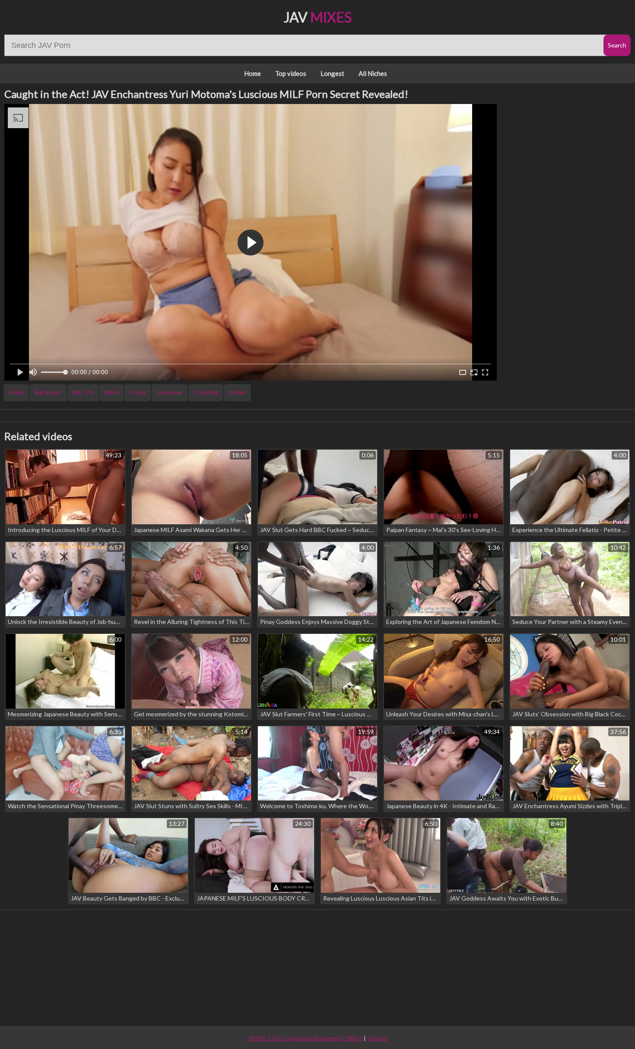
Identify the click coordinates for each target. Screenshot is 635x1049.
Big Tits (83, 392)
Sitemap (377, 1038)
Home (252, 73)
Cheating (205, 392)
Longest (332, 73)
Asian (16, 392)
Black (112, 392)
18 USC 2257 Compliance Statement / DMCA (305, 1038)
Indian (237, 392)
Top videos (290, 73)
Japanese (169, 392)
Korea (138, 392)
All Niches (373, 73)
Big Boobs (48, 392)
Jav (318, 17)
